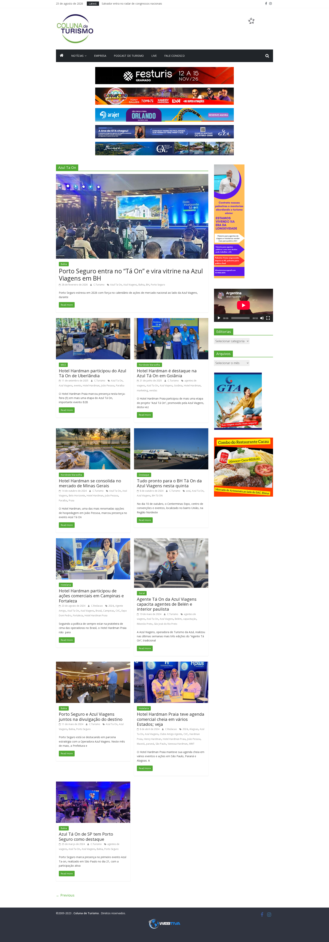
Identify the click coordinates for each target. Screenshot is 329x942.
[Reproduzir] (219, 318)
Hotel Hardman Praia (96, 615)
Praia (71, 500)
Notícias (77, 55)
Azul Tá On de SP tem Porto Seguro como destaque (86, 836)
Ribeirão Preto (145, 623)
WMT (191, 743)
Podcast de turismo (129, 55)
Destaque (144, 474)
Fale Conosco (174, 55)
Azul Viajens (166, 385)
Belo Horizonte (77, 495)
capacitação (189, 619)
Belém (178, 619)
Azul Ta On (116, 284)
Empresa (100, 55)
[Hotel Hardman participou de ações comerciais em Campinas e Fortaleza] (93, 540)
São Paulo (161, 743)
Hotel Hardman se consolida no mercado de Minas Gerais (90, 483)
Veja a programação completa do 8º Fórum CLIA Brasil (135, 3)
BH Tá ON (157, 495)
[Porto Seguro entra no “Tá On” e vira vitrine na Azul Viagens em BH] (132, 176)
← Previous (65, 895)
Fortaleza (78, 615)
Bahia (64, 264)
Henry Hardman (152, 739)
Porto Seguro (158, 284)
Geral (142, 593)
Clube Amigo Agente (171, 734)
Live (154, 55)
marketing (142, 390)
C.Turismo (99, 284)
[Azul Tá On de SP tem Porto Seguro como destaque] (93, 784)
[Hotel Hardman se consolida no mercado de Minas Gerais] (93, 430)
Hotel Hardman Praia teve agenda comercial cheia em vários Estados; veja (170, 719)
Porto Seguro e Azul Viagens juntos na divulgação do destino (90, 716)
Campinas (108, 610)
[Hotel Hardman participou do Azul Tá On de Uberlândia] (93, 320)
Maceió (141, 743)
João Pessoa (107, 385)
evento (77, 385)
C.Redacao (97, 605)
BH (147, 284)
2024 (111, 605)
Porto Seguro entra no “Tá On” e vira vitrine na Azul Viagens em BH (131, 274)
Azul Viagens (130, 284)
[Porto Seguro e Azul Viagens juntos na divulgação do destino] (93, 664)
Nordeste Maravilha (149, 364)
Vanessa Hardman (178, 743)
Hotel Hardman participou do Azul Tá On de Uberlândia (92, 373)
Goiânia (178, 385)
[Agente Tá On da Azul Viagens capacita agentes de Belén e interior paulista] (171, 540)
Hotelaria (66, 584)
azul (188, 490)
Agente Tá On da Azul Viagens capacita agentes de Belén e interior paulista (166, 604)
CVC (118, 610)
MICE (63, 364)
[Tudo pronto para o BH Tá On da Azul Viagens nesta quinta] (171, 430)
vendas (153, 390)
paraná (150, 743)
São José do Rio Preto (165, 623)
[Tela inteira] (268, 318)
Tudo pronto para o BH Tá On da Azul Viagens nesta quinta (169, 483)
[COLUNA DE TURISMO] (61, 55)
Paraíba (120, 385)
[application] (243, 305)
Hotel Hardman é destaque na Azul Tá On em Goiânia (167, 373)
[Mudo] (262, 318)
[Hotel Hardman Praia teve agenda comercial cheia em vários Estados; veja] (171, 664)
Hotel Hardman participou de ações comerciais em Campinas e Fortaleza (91, 596)
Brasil (99, 610)
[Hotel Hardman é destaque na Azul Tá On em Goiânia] (171, 320)
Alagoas (193, 729)
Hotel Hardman (91, 385)
